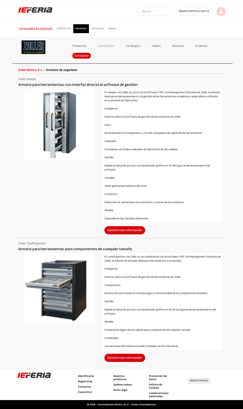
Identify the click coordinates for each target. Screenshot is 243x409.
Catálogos (97, 28)
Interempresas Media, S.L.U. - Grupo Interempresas (127, 404)
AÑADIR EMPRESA (199, 380)
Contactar (82, 56)
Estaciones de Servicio (35, 28)
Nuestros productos (119, 377)
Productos (64, 28)
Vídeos (113, 28)
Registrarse (85, 381)
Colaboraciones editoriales (158, 395)
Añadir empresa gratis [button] (194, 11)
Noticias (178, 46)
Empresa (201, 46)
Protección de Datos (158, 377)
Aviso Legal (120, 390)
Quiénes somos (122, 384)
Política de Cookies (155, 386)
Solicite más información (124, 230)
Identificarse (86, 376)
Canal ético (85, 392)
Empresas (81, 28)
